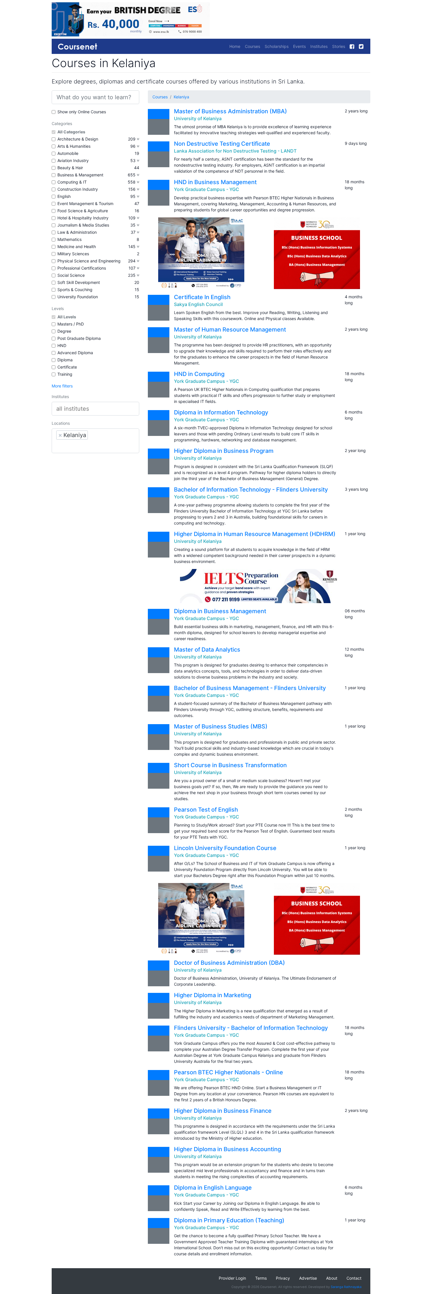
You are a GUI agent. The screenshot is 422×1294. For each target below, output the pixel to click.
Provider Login (232, 1278)
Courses (252, 46)
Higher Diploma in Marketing (212, 995)
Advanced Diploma (75, 352)
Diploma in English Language (213, 1187)
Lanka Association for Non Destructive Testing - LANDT (235, 151)
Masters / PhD (70, 323)
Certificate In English (202, 297)
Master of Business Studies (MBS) (221, 726)
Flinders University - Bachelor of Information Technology (251, 1027)
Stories (338, 46)
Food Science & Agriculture (82, 210)
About (331, 1278)
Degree (64, 331)
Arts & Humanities (73, 146)
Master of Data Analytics (207, 649)
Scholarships (277, 46)
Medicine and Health (76, 246)
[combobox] (95, 409)
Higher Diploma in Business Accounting (227, 1149)
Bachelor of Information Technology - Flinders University (251, 489)
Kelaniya (181, 96)
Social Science (71, 275)
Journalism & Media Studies (83, 225)
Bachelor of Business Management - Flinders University (250, 688)
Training (64, 374)
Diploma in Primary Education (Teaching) (229, 1220)
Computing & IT (72, 182)
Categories (62, 123)
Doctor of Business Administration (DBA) (229, 962)
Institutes (319, 46)
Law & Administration (77, 232)
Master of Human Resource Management (230, 329)
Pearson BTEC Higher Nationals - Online (228, 1072)
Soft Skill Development (78, 282)
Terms (261, 1278)
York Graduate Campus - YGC (206, 189)
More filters (62, 385)
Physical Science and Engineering (89, 260)
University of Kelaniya (198, 118)
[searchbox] (95, 408)
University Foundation (77, 296)
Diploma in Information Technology (221, 412)
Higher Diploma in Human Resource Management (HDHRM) (255, 534)
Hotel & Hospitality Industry (83, 217)
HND (61, 345)
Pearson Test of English (206, 809)
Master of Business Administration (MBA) (230, 111)
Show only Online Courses (81, 111)
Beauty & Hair (70, 167)
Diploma (65, 359)
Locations (61, 423)
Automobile (67, 153)
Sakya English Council (198, 304)
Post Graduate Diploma (79, 338)
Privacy (283, 1278)
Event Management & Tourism (85, 203)
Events (299, 46)
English (64, 196)
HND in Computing (199, 374)
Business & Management (80, 174)
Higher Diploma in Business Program (224, 450)
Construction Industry (77, 189)
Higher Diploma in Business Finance (223, 1110)
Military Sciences (73, 253)
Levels (58, 308)
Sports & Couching (74, 289)
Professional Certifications (81, 268)
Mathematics (69, 239)
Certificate (67, 367)
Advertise (308, 1278)
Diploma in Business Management (220, 611)
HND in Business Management (215, 182)
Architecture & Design (77, 139)
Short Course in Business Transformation (230, 765)
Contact (353, 1278)
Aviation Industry (73, 160)
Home (234, 46)
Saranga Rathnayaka (346, 1287)
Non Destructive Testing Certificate (222, 143)
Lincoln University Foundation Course (225, 848)
